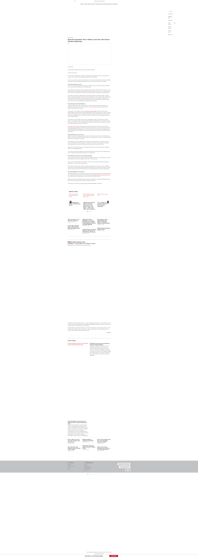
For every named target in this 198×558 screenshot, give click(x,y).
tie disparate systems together (91, 111)
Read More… (85, 435)
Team (69, 467)
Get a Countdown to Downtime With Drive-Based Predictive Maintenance (102, 204)
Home (170, 11)
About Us (69, 464)
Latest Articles (169, 23)
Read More (109, 332)
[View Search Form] (175, 23)
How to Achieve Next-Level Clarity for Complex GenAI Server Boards (74, 441)
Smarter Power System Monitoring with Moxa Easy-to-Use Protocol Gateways (103, 448)
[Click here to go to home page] (117, 23)
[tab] (87, 211)
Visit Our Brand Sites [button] (124, 467)
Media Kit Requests (87, 468)
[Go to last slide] (70, 202)
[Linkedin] (129, 470)
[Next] (108, 202)
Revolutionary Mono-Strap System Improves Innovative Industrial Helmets (100, 344)
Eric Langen (82, 183)
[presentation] (75, 198)
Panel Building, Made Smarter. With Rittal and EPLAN (74, 204)
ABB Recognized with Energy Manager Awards (103, 229)
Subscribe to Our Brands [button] (123, 464)
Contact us (86, 470)
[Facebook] (126, 470)
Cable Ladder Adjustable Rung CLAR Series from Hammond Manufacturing (74, 227)
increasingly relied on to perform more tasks (101, 174)
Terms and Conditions (87, 467)
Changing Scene (170, 17)
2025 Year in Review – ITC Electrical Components (73, 220)
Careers (69, 468)
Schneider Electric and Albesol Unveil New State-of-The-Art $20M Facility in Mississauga (89, 231)
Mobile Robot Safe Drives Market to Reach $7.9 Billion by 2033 (88, 447)
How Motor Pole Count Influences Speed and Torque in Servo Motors (74, 448)
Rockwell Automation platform (74, 127)
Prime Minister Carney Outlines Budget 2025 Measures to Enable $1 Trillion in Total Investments (103, 221)
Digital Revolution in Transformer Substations (88, 440)
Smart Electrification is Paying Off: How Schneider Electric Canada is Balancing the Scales (77, 422)
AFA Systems (89, 95)
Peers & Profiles (169, 27)
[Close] (197, 555)
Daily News (170, 13)
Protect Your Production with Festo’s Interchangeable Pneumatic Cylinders (103, 441)
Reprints (85, 464)
